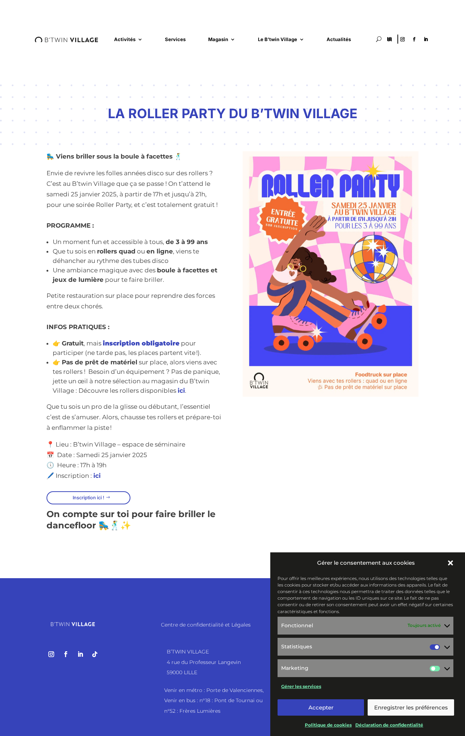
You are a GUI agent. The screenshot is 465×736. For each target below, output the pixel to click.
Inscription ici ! (88, 497)
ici (181, 390)
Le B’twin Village (277, 39)
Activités (125, 39)
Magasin (218, 39)
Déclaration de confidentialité (389, 725)
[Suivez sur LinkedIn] (425, 39)
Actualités (339, 39)
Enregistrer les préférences (411, 707)
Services (175, 39)
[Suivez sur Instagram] (402, 39)
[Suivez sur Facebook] (414, 39)
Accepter (320, 707)
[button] (450, 563)
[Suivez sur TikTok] (95, 654)
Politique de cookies (328, 725)
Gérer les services (301, 686)
